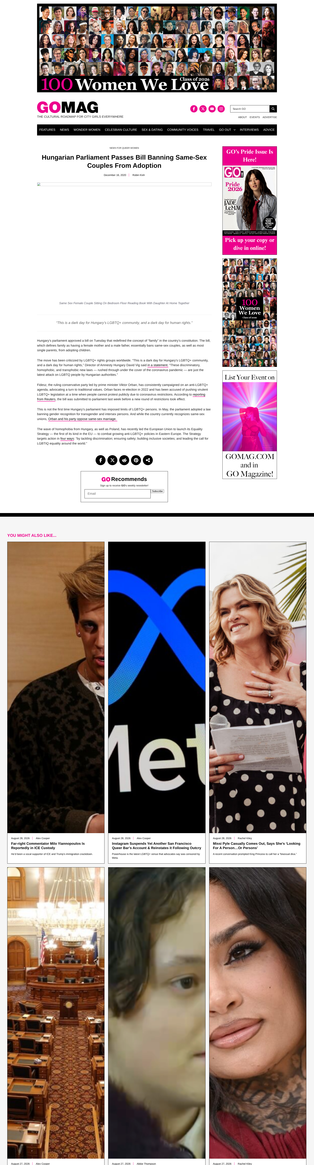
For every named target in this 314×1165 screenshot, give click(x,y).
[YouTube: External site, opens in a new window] (212, 108)
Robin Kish (138, 175)
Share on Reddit (124, 460)
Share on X (112, 460)
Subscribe (157, 491)
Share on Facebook (101, 460)
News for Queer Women (124, 148)
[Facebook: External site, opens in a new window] (194, 108)
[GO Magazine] (97, 107)
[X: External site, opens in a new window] (203, 108)
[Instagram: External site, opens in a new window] (221, 108)
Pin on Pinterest (136, 460)
